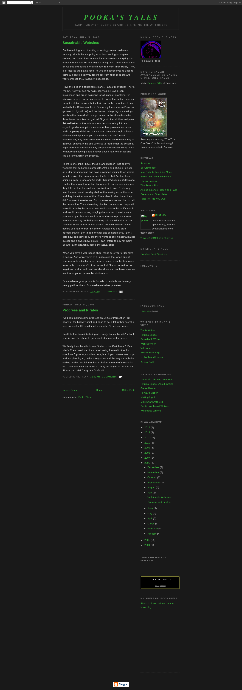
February (152, 528)
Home (99, 390)
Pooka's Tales (121, 17)
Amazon (145, 163)
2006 (147, 462)
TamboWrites (147, 330)
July (150, 492)
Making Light (147, 397)
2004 (147, 545)
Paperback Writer (150, 339)
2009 (147, 447)
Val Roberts (146, 348)
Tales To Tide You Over (153, 198)
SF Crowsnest (148, 167)
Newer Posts (70, 390)
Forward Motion (149, 392)
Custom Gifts (154, 83)
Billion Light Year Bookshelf (155, 176)
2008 (147, 452)
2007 (147, 457)
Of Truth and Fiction (151, 357)
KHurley (160, 215)
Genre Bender (148, 388)
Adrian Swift (147, 362)
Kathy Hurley (146, 311)
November (153, 472)
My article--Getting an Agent (156, 379)
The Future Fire (149, 185)
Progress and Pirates (80, 310)
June (150, 508)
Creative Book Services (153, 254)
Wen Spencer (148, 343)
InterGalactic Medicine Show (156, 172)
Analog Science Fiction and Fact (158, 189)
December (153, 467)
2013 (147, 427)
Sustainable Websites (81, 43)
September (154, 482)
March (151, 523)
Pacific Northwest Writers (154, 406)
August (151, 487)
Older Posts (128, 390)
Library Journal (148, 181)
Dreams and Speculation (154, 194)
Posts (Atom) (85, 397)
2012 (147, 432)
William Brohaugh (150, 352)
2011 (147, 437)
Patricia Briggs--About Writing (156, 383)
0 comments (109, 292)
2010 (147, 442)
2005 (147, 540)
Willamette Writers (150, 410)
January (152, 533)
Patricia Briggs (148, 334)
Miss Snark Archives (151, 401)
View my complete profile (156, 238)
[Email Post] (120, 292)
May (150, 513)
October (152, 477)
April (150, 518)
